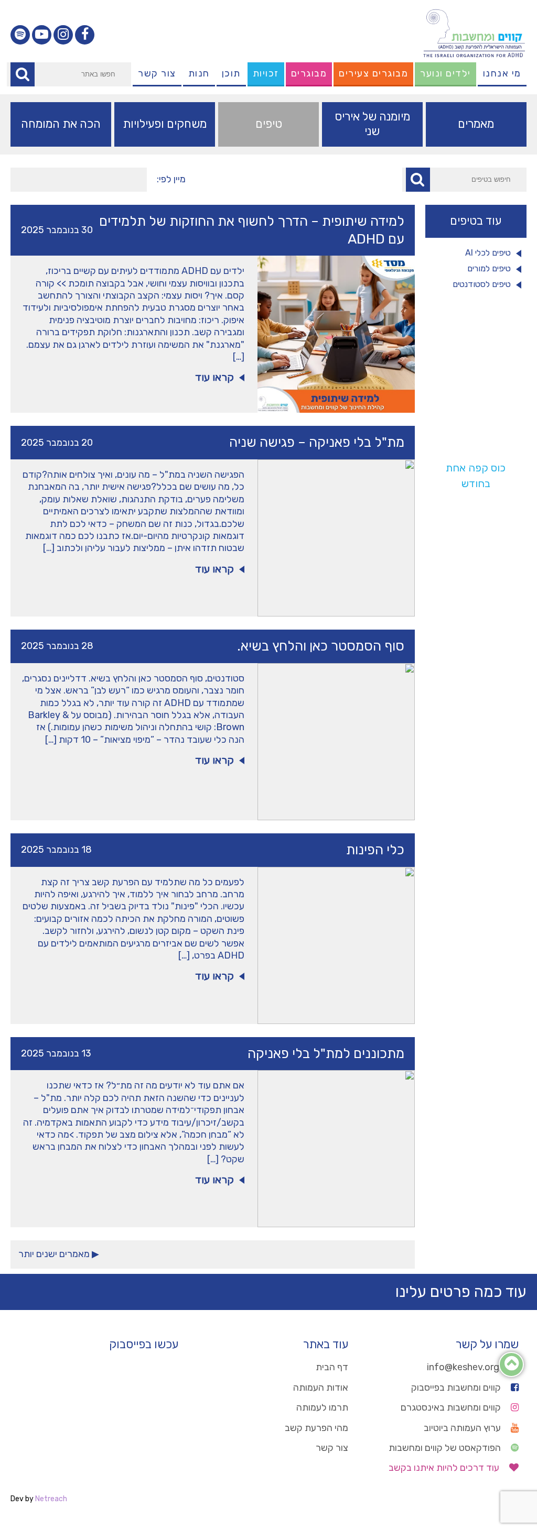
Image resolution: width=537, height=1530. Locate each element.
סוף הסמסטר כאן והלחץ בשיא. (320, 646)
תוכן (231, 73)
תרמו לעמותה (322, 1407)
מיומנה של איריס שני (372, 124)
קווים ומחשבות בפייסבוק (457, 1387)
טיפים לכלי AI (488, 253)
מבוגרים (309, 73)
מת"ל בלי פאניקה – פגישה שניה (316, 442)
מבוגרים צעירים (373, 73)
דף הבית (332, 1367)
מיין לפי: (171, 179)
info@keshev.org (464, 1367)
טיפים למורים (489, 268)
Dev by (38, 1498)
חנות (199, 73)
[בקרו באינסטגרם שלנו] (63, 35)
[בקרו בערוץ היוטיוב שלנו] (41, 35)
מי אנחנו (502, 73)
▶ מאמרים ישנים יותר (58, 1254)
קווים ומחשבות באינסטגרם (452, 1407)
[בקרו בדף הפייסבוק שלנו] (84, 35)
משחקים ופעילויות (165, 124)
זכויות (266, 73)
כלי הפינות (375, 850)
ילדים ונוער (445, 73)
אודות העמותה (320, 1387)
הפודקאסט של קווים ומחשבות (446, 1448)
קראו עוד (214, 377)
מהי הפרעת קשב (316, 1428)
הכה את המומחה (61, 124)
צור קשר (157, 73)
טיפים (268, 124)
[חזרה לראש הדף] (511, 1366)
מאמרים (476, 124)
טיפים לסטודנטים (482, 284)
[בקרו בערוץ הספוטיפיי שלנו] (20, 35)
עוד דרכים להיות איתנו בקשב (445, 1467)
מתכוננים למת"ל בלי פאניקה (326, 1053)
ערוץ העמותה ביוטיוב (463, 1428)
